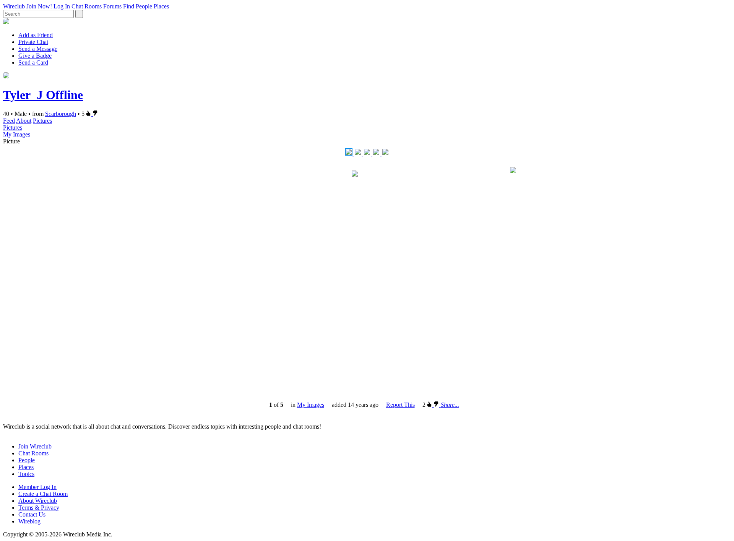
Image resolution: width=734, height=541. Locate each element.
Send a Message (37, 48)
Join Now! (39, 6)
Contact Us (31, 514)
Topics (26, 474)
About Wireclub (37, 500)
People (26, 460)
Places (161, 6)
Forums (112, 6)
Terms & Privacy (38, 507)
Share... (450, 404)
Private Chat (33, 42)
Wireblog (29, 521)
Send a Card (33, 62)
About (23, 120)
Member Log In (37, 487)
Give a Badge (35, 55)
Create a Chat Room (43, 494)
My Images (16, 134)
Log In (62, 6)
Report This (400, 404)
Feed (9, 120)
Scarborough (60, 113)
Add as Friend (35, 35)
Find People (137, 6)
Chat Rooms (86, 6)
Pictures (42, 120)
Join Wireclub (35, 446)
